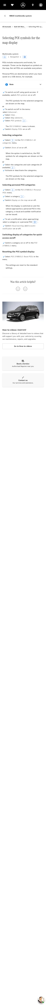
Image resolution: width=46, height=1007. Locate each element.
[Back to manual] (5, 15)
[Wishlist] (12, 5)
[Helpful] (18, 289)
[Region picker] (33, 5)
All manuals (6, 27)
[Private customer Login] (41, 5)
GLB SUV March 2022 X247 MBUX (20, 27)
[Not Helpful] (25, 289)
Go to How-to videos (23, 346)
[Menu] (5, 5)
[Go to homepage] (23, 5)
